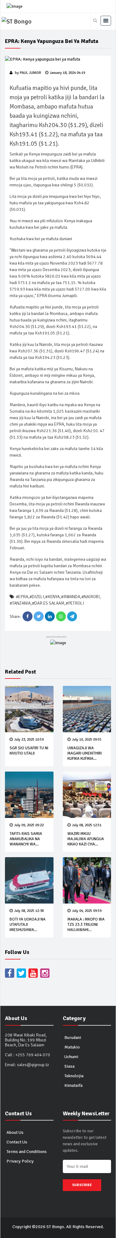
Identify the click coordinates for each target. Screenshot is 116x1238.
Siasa (69, 1066)
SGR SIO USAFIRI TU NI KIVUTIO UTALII (29, 751)
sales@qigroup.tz (33, 1064)
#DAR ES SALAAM (48, 603)
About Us (15, 1132)
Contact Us (16, 1142)
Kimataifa (73, 1085)
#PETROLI (75, 603)
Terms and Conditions (26, 1151)
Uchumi (71, 1056)
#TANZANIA (20, 603)
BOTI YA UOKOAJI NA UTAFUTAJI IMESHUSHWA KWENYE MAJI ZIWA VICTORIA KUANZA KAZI (27, 932)
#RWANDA (70, 596)
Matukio (72, 1047)
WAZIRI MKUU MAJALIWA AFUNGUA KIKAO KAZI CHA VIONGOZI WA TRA (85, 841)
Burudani (72, 1037)
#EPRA (22, 596)
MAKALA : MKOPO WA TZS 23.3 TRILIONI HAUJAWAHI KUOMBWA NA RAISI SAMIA (86, 930)
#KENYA (52, 596)
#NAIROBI (90, 596)
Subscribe (82, 1185)
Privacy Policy (20, 1161)
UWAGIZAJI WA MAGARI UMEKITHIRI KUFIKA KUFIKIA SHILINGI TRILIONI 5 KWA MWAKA (84, 759)
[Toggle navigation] (106, 21)
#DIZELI (36, 596)
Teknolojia (74, 1075)
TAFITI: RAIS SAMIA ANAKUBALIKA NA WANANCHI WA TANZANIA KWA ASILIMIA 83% (26, 844)
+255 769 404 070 (32, 1054)
